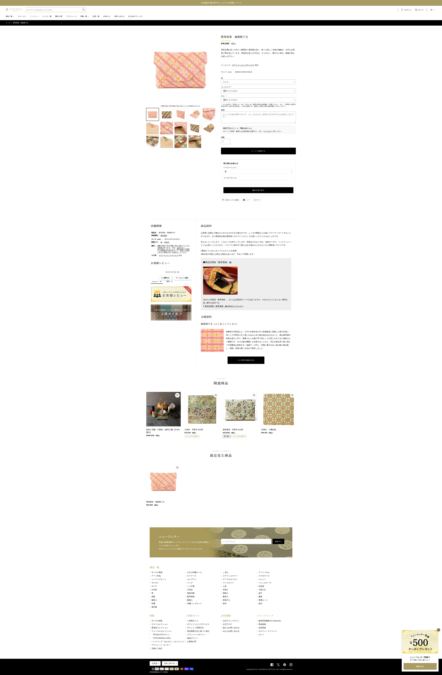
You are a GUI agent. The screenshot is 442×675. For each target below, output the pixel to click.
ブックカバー (228, 583)
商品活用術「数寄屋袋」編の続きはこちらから (224, 306)
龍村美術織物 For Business (270, 621)
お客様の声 (191, 641)
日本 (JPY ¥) (169, 663)
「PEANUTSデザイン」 (161, 634)
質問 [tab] (168, 281)
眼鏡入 (190, 600)
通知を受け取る (258, 190)
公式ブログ (227, 624)
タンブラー (191, 579)
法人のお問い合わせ (231, 631)
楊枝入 (154, 600)
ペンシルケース (265, 583)
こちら (267, 131)
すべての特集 (157, 621)
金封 (260, 603)
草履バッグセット (194, 603)
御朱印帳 (191, 593)
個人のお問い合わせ (231, 627)
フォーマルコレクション (161, 631)
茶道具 (166, 242)
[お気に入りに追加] (177, 395)
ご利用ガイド (192, 621)
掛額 (153, 596)
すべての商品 (157, 572)
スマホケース (264, 576)
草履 (153, 603)
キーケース (191, 576)
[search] (56, 9)
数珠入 (225, 596)
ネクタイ (155, 583)
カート (261, 634)
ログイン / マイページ (268, 631)
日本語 (154, 663)
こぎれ (225, 572)
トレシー (262, 579)
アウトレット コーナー (160, 645)
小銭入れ (262, 589)
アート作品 (156, 576)
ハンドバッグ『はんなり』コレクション (168, 641)
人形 (225, 586)
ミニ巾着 (191, 586)
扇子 (260, 593)
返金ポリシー (192, 638)
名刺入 (225, 589)
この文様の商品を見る (246, 360)
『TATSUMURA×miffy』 (161, 638)
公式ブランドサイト (231, 621)
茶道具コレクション (159, 627)
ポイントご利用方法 (195, 627)
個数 (223, 137)
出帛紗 (154, 589)
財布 (225, 603)
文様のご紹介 (157, 648)
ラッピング (226, 87)
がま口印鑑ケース (194, 572)
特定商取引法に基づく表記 (198, 631)
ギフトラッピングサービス (243, 65)
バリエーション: (230, 167)
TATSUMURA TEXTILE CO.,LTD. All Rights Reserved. (275, 669)
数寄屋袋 (164, 236)
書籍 (260, 596)
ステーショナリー (230, 576)
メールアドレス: (230, 178)
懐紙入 (225, 593)
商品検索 (262, 624)
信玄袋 (261, 586)
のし (223, 96)
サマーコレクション (159, 624)
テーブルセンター (230, 579)
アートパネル (264, 572)
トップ (8, 23)
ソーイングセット (158, 579)
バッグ (190, 583)
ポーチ (154, 586)
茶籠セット (263, 600)
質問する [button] (167, 278)
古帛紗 (190, 589)
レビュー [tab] (155, 281)
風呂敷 (154, 607)
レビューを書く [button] (184, 278)
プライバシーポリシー (196, 634)
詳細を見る (420, 666)
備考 (223, 110)
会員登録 (262, 627)
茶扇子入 (226, 600)
